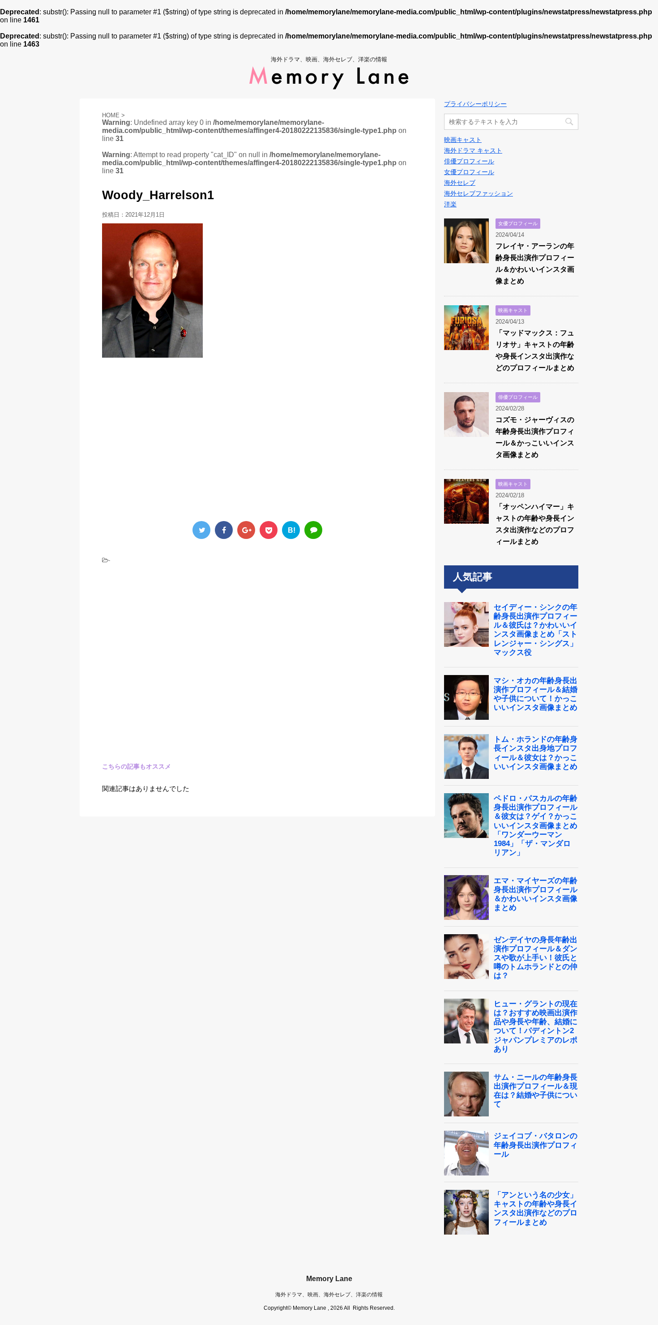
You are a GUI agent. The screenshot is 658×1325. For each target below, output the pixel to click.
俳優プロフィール (469, 161)
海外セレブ (459, 182)
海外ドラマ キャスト (473, 150)
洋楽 (450, 204)
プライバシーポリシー (475, 103)
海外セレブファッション (478, 193)
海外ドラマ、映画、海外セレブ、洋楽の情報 (329, 1294)
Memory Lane (329, 1278)
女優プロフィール (469, 171)
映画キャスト (463, 139)
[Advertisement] (177, 438)
